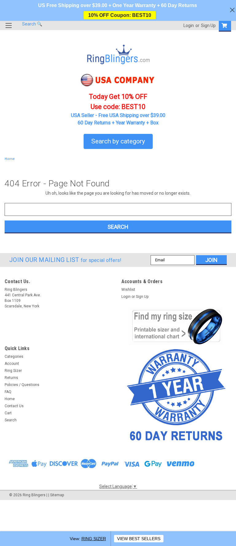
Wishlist (128, 289)
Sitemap (57, 495)
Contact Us (14, 406)
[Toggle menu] (8, 29)
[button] (176, 326)
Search (11, 420)
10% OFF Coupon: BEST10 (119, 15)
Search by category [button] (118, 141)
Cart (8, 413)
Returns (11, 378)
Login (188, 25)
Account (12, 363)
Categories (14, 356)
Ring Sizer (13, 371)
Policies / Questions (22, 385)
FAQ (8, 392)
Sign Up (208, 25)
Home (10, 159)
